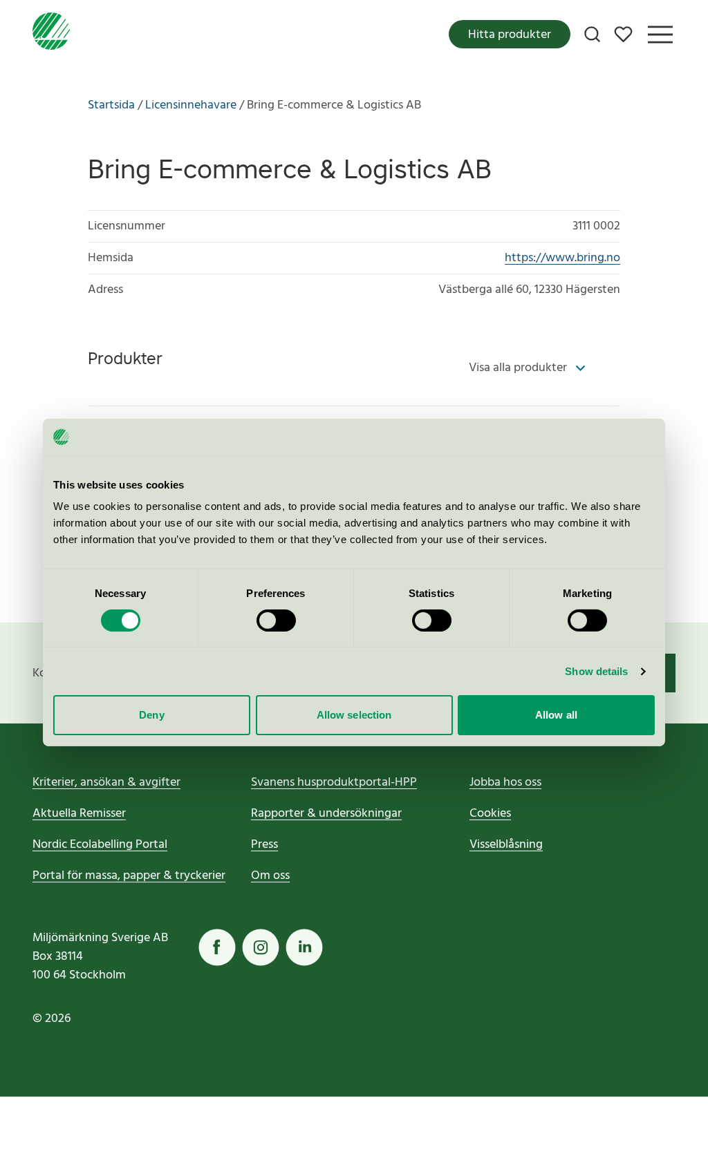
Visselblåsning (506, 845)
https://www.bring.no (562, 258)
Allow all (556, 715)
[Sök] (592, 34)
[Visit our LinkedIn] (304, 947)
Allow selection (354, 715)
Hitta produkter (509, 35)
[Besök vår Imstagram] (260, 947)
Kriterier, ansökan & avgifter (106, 783)
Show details (596, 671)
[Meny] (660, 34)
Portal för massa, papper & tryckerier (128, 876)
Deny (151, 715)
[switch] (276, 620)
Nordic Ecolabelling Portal (99, 845)
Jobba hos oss (505, 783)
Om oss (270, 876)
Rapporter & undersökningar (326, 814)
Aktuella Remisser (79, 814)
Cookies (490, 814)
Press (264, 845)
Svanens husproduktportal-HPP (334, 783)
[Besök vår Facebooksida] (217, 947)
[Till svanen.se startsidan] (51, 34)
